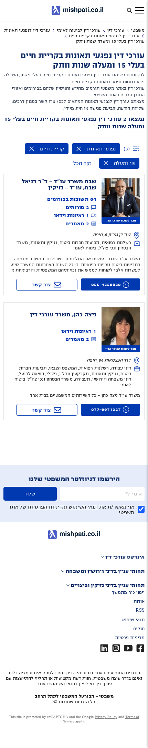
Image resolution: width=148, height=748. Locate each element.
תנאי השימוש (83, 507)
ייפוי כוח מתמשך (128, 592)
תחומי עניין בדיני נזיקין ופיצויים (108, 585)
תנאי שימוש (133, 619)
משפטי (138, 30)
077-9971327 (106, 409)
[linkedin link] (104, 648)
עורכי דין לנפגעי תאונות (27, 30)
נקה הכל (82, 163)
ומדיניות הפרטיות (47, 507)
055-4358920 (106, 284)
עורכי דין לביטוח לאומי (79, 30)
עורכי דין (115, 30)
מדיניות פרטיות (130, 637)
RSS (140, 610)
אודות (139, 601)
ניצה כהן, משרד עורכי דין (63, 315)
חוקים (139, 628)
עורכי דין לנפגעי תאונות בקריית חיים (104, 35)
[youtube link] (128, 648)
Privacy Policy (106, 717)
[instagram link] (116, 648)
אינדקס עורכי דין (125, 557)
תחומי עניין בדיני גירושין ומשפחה (105, 571)
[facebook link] (140, 648)
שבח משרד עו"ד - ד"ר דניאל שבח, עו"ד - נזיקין (59, 184)
